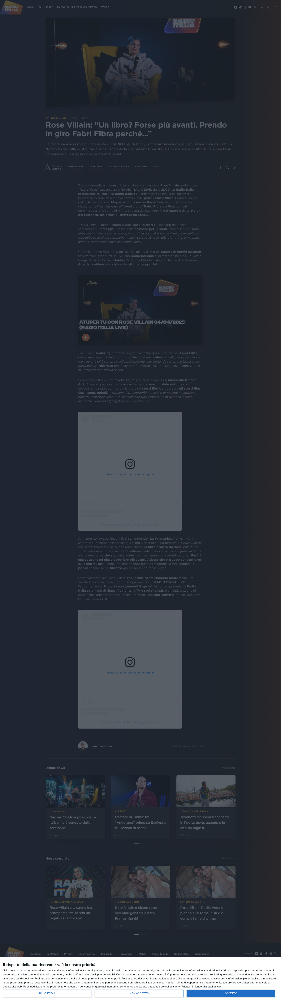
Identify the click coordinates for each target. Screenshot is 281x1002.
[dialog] (140, 979)
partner (23, 970)
